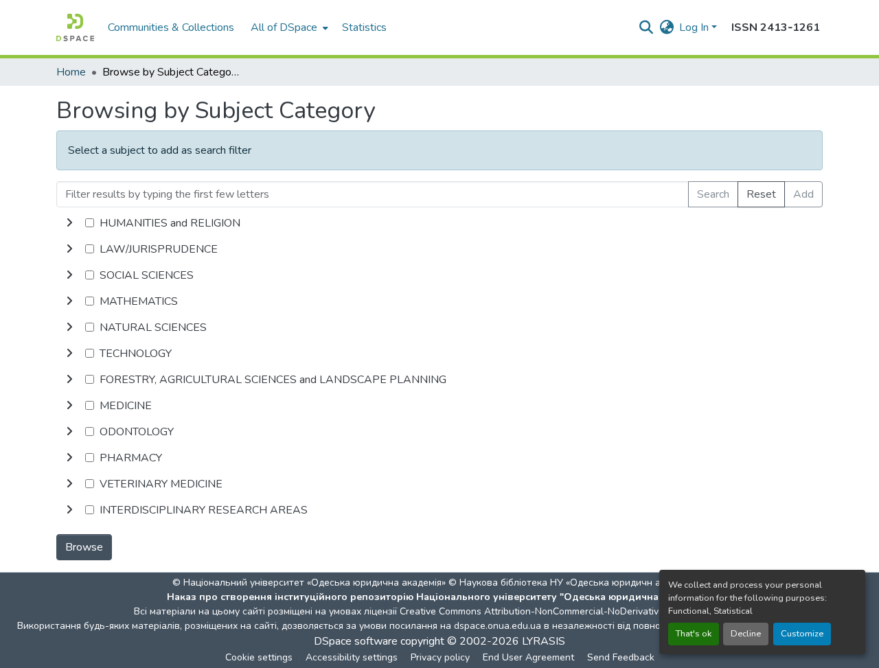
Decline (746, 633)
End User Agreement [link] (528, 657)
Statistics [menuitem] (364, 27)
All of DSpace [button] (284, 27)
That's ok (693, 633)
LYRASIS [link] (543, 641)
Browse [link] (84, 547)
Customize (802, 633)
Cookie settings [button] (259, 657)
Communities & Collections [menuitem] (171, 27)
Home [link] (71, 72)
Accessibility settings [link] (352, 657)
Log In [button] (695, 27)
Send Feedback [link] (620, 657)
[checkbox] (89, 222)
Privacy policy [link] (440, 657)
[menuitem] (288, 27)
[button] (75, 27)
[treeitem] (439, 249)
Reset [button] (761, 194)
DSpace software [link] (356, 641)
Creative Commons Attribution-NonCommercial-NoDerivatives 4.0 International (571, 611)
